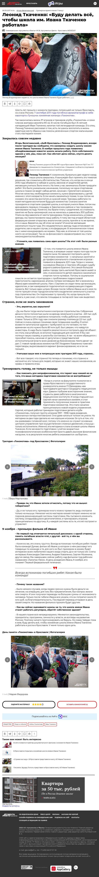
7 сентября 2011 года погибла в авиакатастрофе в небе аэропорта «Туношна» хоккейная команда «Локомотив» (54, 114)
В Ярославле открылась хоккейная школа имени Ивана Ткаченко (39, 751)
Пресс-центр (45, 814)
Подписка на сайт (62, 817)
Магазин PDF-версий (69, 814)
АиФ (72, 98)
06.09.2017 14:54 (8, 10)
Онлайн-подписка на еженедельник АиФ (36, 817)
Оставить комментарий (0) (77, 704)
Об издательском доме (28, 814)
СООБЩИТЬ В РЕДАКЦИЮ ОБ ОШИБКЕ (33, 820)
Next (92, 467)
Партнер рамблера (41, 867)
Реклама (55, 814)
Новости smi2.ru (10, 806)
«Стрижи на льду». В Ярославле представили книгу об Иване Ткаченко (42, 759)
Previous (7, 467)
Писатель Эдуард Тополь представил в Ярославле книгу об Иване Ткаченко (44, 768)
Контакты (75, 817)
